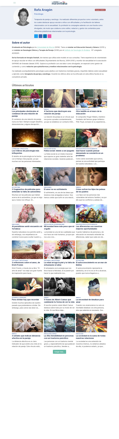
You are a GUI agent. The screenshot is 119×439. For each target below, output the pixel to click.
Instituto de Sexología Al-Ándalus (77, 50)
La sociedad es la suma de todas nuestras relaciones (91, 337)
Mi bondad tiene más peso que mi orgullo (59, 227)
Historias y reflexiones (20, 260)
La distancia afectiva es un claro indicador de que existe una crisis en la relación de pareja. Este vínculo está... (26, 343)
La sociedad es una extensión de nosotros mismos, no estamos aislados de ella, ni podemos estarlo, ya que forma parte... (91, 344)
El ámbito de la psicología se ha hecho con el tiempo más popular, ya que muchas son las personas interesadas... (27, 158)
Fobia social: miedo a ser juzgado (59, 151)
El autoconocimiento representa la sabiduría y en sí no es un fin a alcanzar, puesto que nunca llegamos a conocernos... (91, 270)
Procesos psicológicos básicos (86, 148)
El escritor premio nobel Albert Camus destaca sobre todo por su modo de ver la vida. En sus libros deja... (59, 307)
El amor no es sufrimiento (55, 189)
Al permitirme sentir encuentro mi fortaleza (27, 227)
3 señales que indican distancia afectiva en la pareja (26, 337)
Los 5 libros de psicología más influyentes (25, 152)
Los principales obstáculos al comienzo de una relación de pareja (25, 113)
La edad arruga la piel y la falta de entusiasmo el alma (59, 263)
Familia (78, 187)
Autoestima (16, 187)
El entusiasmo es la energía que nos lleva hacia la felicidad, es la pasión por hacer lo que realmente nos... (59, 270)
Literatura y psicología (20, 148)
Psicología (79, 333)
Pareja (14, 109)
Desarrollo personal (19, 297)
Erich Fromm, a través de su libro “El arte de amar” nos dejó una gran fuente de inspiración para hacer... (27, 270)
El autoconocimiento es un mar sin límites (91, 263)
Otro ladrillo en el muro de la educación (88, 112)
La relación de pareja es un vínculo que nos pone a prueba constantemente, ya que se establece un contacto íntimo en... (59, 119)
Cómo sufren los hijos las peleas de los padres (90, 190)
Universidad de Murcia (45, 47)
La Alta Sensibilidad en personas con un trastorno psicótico (59, 337)
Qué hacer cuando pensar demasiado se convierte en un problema (89, 153)
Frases (46, 297)
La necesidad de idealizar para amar (90, 300)
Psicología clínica (50, 333)
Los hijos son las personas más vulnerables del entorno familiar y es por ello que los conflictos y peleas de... (91, 197)
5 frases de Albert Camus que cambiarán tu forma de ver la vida (59, 300)
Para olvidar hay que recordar (25, 299)
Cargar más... (59, 352)
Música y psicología (82, 109)
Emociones (47, 187)
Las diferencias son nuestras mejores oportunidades (89, 227)
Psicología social (50, 148)
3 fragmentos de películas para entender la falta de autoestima (26, 190)
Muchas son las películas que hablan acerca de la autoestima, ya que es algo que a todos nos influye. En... (27, 197)
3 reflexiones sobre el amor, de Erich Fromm (26, 263)
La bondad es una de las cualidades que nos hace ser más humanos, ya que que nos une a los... (59, 234)
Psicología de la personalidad (54, 224)
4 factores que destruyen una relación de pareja (57, 112)
